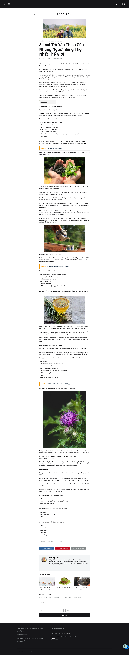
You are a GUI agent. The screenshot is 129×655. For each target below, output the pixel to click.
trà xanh (60, 541)
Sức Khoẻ (50, 41)
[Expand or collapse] (54, 102)
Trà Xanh (60, 41)
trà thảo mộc (51, 541)
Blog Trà (64, 14)
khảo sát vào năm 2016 (56, 328)
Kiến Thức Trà (44, 41)
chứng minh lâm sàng (67, 456)
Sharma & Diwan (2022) (48, 198)
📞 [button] (125, 646)
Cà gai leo (43, 541)
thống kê (44, 113)
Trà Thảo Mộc (55, 41)
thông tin (54, 463)
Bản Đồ (68, 633)
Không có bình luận (57, 58)
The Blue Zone (65, 64)
